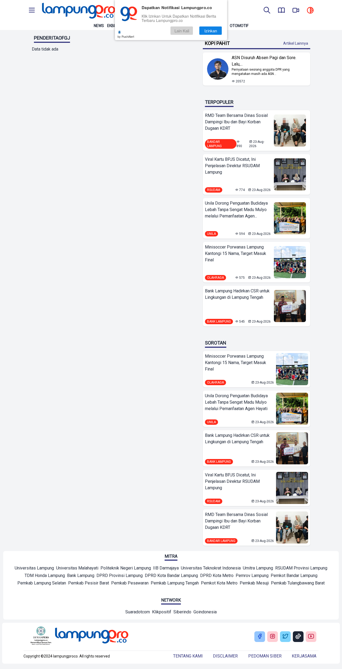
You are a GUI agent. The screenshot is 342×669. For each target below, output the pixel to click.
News (99, 26)
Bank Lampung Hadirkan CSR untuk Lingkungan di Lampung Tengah (237, 294)
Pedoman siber (265, 656)
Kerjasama (304, 656)
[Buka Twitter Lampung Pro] (285, 637)
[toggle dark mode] (310, 10)
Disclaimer (225, 656)
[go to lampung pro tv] (296, 10)
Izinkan (210, 30)
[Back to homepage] (78, 10)
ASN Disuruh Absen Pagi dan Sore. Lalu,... (264, 61)
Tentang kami (188, 656)
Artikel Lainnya (295, 43)
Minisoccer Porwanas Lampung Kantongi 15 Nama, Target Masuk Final (235, 253)
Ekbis (112, 26)
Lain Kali (181, 30)
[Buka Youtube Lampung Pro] (311, 637)
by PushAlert (126, 36)
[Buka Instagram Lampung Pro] (272, 637)
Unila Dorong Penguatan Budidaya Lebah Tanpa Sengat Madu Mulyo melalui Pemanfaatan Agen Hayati (236, 402)
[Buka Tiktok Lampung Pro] (298, 637)
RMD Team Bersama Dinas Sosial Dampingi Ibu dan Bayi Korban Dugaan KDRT (236, 122)
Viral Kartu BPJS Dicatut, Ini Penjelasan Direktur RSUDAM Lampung (232, 166)
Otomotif (239, 26)
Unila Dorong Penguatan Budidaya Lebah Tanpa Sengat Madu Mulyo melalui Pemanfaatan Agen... (236, 210)
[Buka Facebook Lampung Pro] (259, 637)
